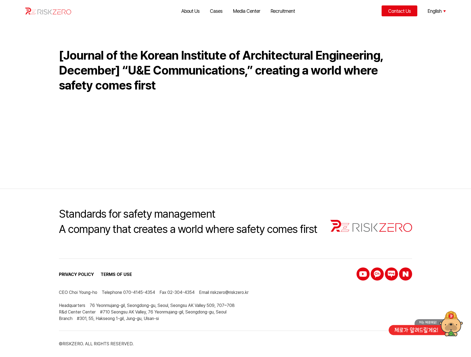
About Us (190, 11)
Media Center (246, 11)
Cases (216, 11)
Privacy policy (76, 274)
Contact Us (399, 11)
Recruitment (283, 11)
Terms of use (116, 274)
